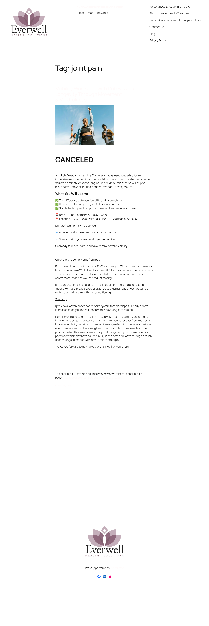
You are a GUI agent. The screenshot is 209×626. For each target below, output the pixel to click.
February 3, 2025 (63, 385)
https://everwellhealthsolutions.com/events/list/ (93, 377)
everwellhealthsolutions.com (100, 7)
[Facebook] (99, 576)
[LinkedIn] (104, 576)
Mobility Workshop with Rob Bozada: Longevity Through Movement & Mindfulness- (95, 94)
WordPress (117, 568)
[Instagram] (110, 576)
